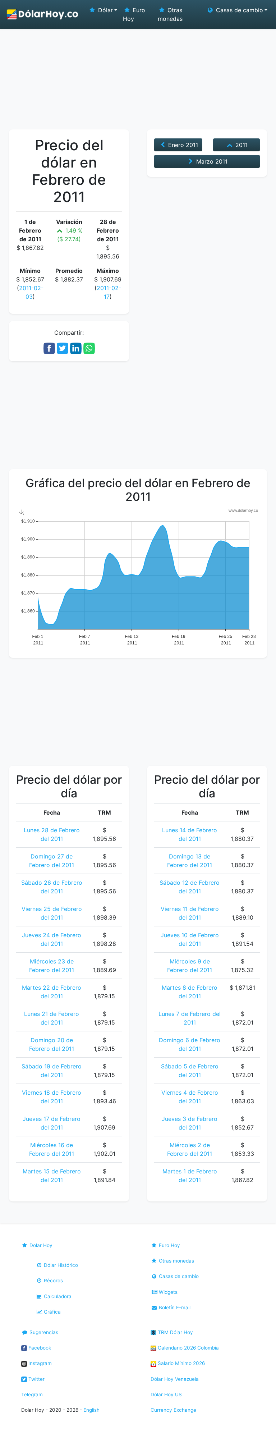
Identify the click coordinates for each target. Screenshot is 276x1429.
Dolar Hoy (40, 1245)
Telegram (32, 1394)
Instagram (39, 1363)
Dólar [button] (104, 10)
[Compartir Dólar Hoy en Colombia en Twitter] (62, 347)
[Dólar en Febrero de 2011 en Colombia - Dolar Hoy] (43, 14)
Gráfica (51, 1312)
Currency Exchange (173, 1410)
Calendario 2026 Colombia (187, 1348)
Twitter (36, 1379)
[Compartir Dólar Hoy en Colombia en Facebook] (49, 347)
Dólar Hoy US (166, 1394)
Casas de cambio (178, 1276)
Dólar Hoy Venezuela (175, 1379)
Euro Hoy (134, 14)
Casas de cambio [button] (238, 10)
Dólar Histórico (60, 1265)
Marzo (210, 161)
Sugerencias (43, 1332)
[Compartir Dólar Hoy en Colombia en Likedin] (76, 347)
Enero (182, 144)
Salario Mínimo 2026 (180, 1363)
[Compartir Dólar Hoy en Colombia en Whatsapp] (89, 347)
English (91, 1410)
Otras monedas (170, 14)
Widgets (167, 1292)
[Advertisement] (138, 75)
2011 (241, 144)
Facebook (39, 1348)
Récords (52, 1280)
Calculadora (57, 1296)
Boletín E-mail (173, 1307)
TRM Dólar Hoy (174, 1332)
